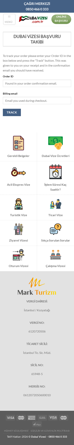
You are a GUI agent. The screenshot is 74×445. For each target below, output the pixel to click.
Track (12, 112)
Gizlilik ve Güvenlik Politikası (50, 430)
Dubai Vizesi (38, 436)
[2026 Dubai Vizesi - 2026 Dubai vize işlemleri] (33, 19)
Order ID (8, 76)
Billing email (10, 93)
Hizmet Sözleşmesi (16, 430)
